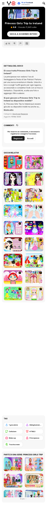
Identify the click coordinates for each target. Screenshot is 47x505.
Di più (22, 499)
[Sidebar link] (3, 3)
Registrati (18, 138)
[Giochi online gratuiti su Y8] (11, 3)
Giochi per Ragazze (20, 114)
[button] (8, 109)
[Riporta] (20, 43)
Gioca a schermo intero (23, 34)
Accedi (30, 138)
